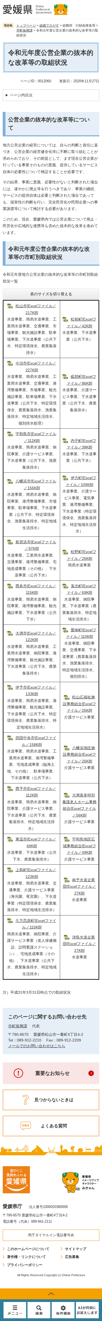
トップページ (26, 25)
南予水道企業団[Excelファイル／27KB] (79, 886)
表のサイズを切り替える (51, 294)
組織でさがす (49, 25)
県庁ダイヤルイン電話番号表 (51, 1235)
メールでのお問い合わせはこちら (36, 1046)
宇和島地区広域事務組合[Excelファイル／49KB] (79, 846)
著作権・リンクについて (26, 1257)
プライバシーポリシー (24, 1265)
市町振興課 (24, 30)
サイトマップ (75, 1249)
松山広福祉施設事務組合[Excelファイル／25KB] (79, 704)
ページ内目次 (21, 95)
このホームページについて (28, 1249)
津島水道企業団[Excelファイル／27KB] (79, 944)
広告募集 (72, 1257)
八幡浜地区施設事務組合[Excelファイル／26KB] (79, 754)
